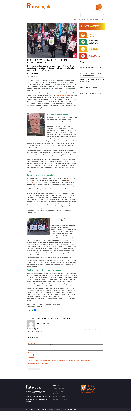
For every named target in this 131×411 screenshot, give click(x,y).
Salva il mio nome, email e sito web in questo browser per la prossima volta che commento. (60, 360)
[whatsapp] (85, 15)
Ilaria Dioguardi (33, 73)
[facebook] (79, 15)
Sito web (31, 357)
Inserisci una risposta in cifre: (38, 363)
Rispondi (52, 344)
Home (72, 19)
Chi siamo (90, 15)
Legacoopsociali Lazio (63, 95)
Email (30, 355)
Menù (97, 15)
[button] (103, 15)
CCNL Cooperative (40, 323)
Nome (30, 352)
